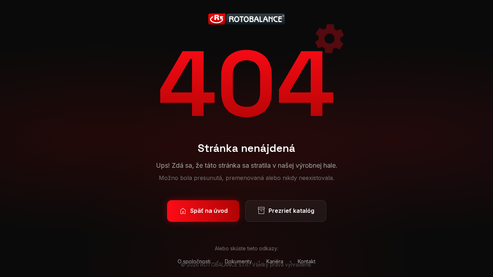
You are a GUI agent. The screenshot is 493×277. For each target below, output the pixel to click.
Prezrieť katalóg (285, 211)
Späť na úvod (203, 211)
